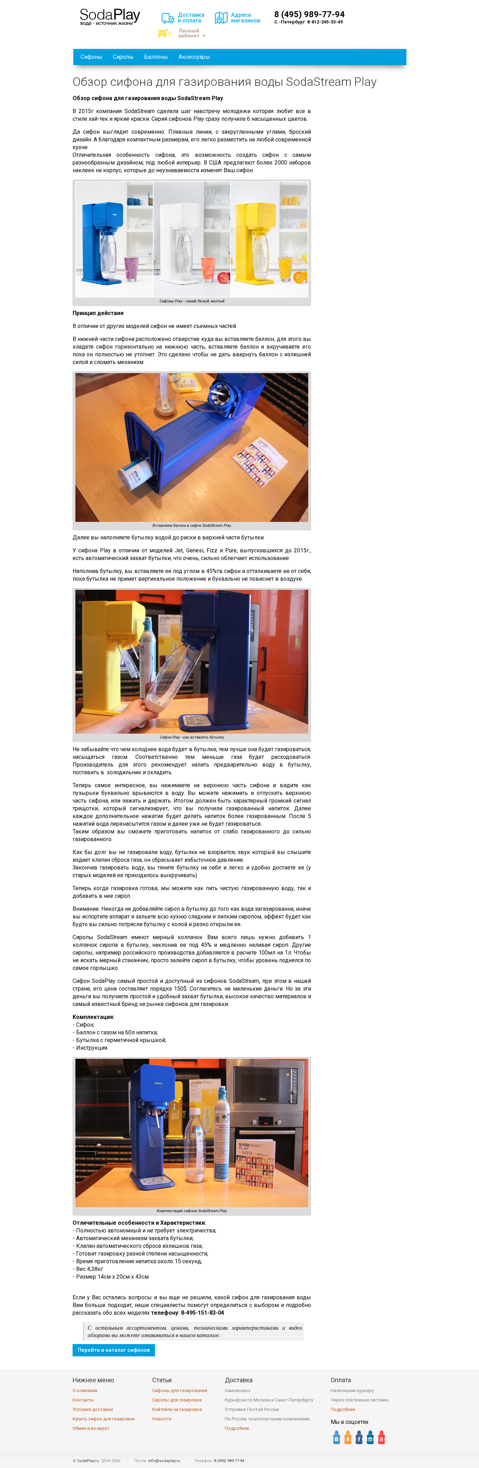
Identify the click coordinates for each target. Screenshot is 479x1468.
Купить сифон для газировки (104, 1418)
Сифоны (91, 57)
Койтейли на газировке (177, 1409)
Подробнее (237, 1428)
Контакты (83, 1400)
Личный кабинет (189, 33)
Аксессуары (194, 57)
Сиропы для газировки (177, 1400)
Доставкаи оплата (191, 18)
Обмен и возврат (91, 1428)
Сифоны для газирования (179, 1390)
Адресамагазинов (245, 18)
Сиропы (123, 57)
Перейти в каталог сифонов (114, 1350)
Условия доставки (93, 1409)
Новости (161, 1418)
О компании (85, 1390)
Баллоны (156, 57)
